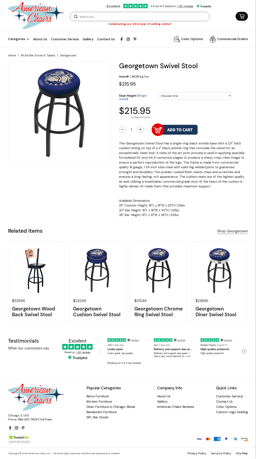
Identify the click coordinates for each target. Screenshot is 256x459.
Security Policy (221, 453)
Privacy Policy (197, 453)
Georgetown (68, 55)
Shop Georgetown (232, 231)
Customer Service (65, 39)
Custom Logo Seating (232, 412)
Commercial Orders (232, 39)
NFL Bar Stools (97, 417)
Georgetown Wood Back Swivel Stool (33, 312)
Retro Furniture (97, 396)
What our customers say (28, 348)
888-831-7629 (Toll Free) (35, 419)
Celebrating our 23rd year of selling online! (140, 24)
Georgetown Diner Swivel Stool (215, 312)
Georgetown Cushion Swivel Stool (97, 312)
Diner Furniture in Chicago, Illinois (110, 406)
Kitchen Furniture (99, 401)
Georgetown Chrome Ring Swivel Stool (158, 312)
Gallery (88, 39)
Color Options (192, 39)
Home (12, 55)
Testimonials (23, 340)
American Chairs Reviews (175, 406)
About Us (40, 39)
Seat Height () (133, 97)
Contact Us (106, 39)
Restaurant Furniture (101, 412)
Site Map (242, 453)
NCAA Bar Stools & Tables (38, 55)
